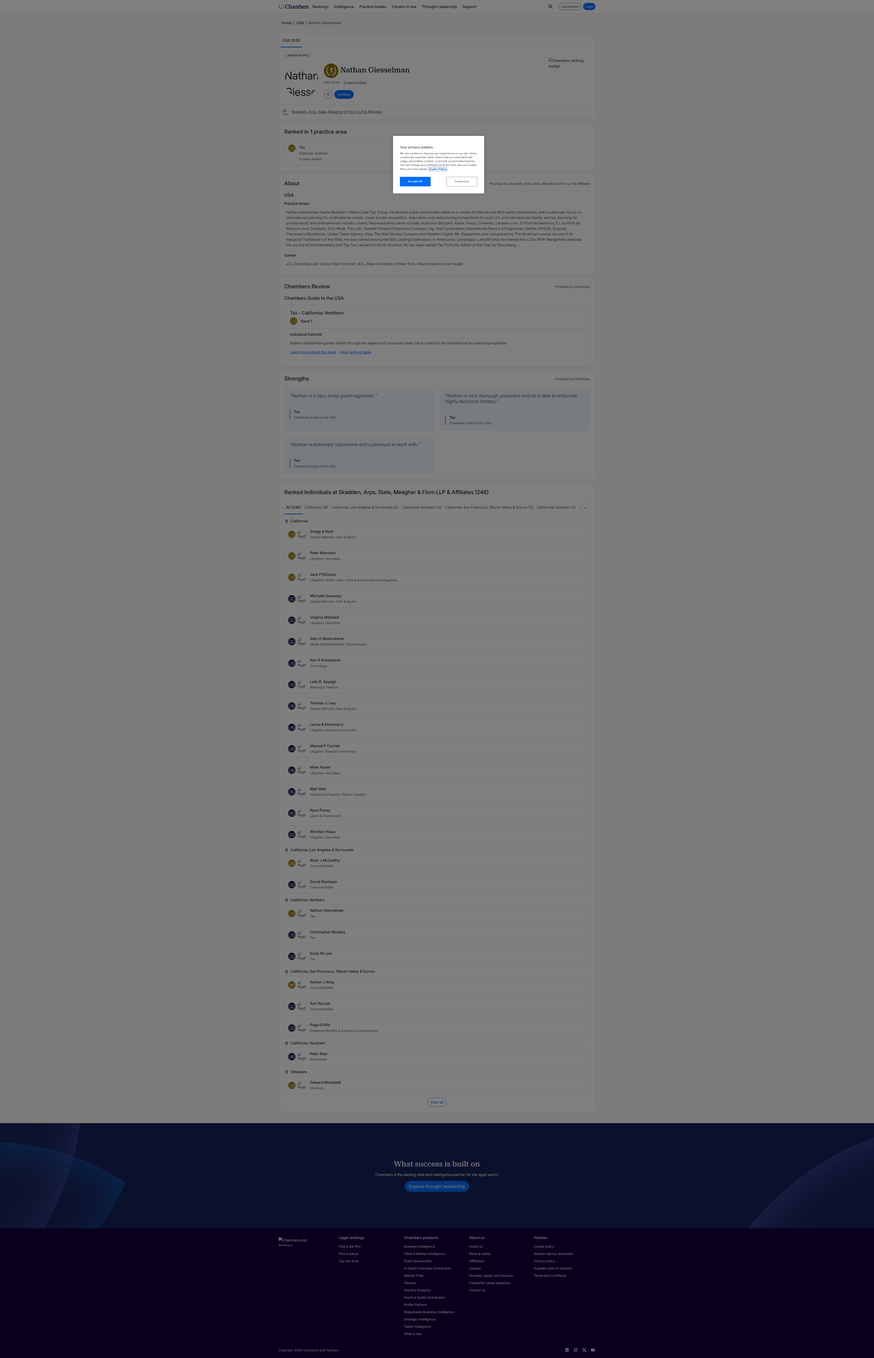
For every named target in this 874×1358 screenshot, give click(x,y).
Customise (462, 181)
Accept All (415, 181)
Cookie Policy (438, 169)
